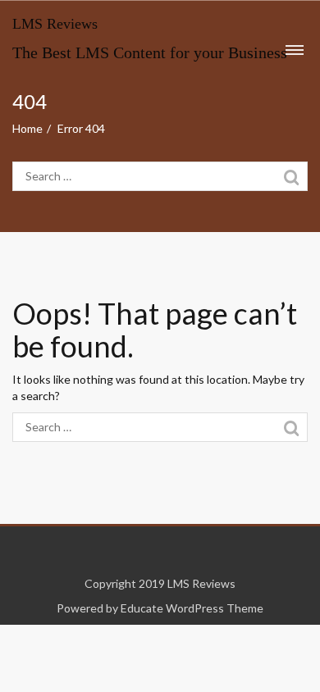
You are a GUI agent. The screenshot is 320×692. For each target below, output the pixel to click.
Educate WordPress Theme (192, 608)
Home (27, 128)
